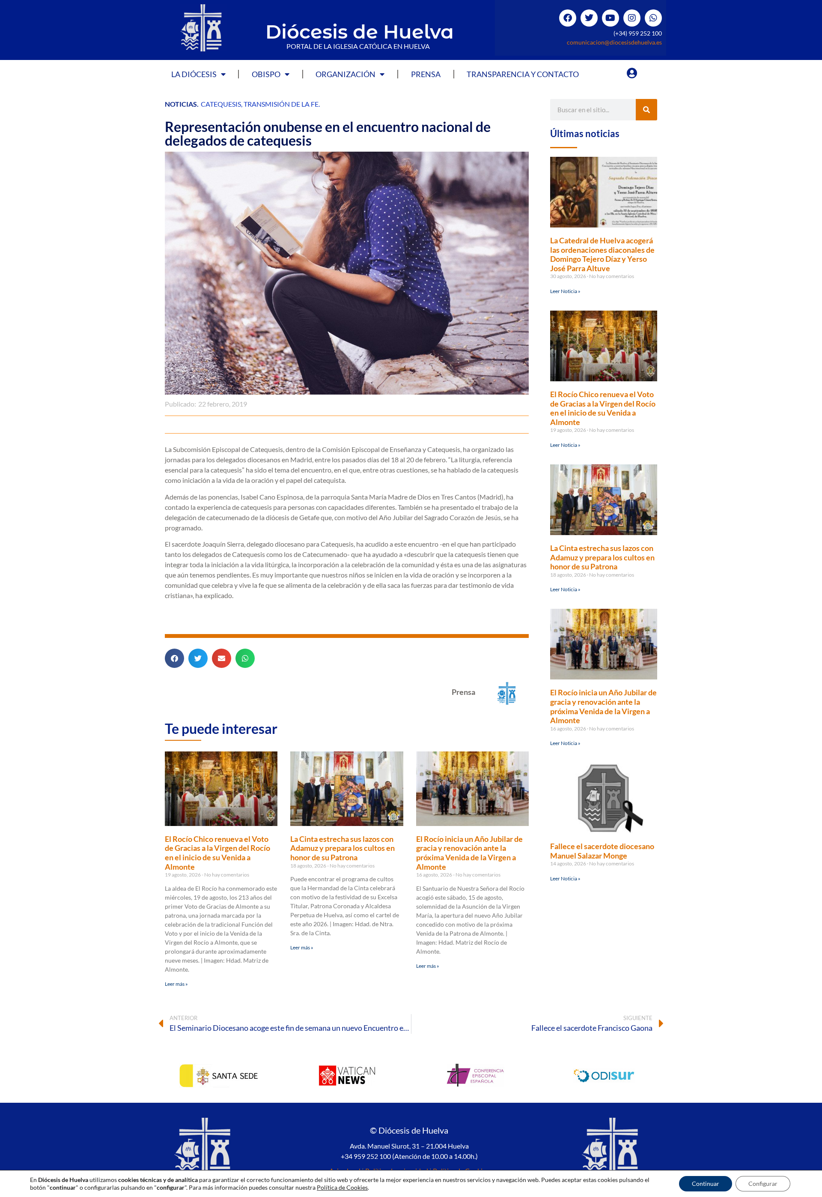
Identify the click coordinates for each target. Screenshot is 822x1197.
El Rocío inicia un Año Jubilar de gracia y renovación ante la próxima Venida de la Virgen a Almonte (469, 852)
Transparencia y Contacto (523, 74)
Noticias (181, 104)
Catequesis (221, 104)
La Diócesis (194, 74)
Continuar (705, 1183)
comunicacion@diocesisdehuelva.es (614, 42)
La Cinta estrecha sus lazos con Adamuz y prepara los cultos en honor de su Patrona (342, 848)
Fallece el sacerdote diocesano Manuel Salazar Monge (602, 850)
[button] (174, 658)
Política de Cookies (342, 1187)
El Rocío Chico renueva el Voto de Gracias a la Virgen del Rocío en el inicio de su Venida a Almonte (217, 852)
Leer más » (176, 984)
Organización (345, 74)
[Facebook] (567, 18)
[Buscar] (646, 109)
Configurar (762, 1183)
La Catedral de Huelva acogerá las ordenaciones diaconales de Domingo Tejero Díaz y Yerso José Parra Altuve (602, 254)
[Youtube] (610, 18)
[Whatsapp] (653, 18)
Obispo (266, 74)
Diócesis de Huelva (359, 31)
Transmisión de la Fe (281, 104)
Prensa (426, 74)
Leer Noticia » (565, 291)
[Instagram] (631, 18)
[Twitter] (589, 18)
